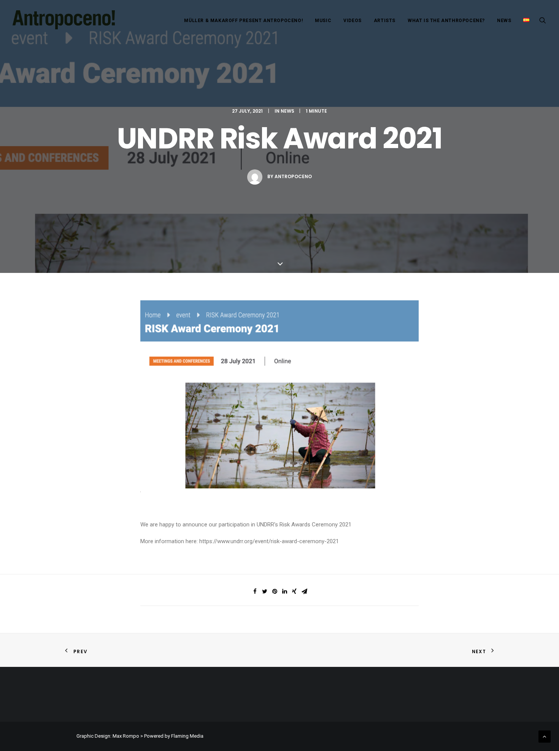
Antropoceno (293, 176)
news (287, 111)
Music (323, 20)
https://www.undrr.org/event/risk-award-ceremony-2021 (269, 541)
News (504, 20)
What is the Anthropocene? (446, 20)
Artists (384, 20)
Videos (352, 20)
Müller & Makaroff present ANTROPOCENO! (243, 20)
